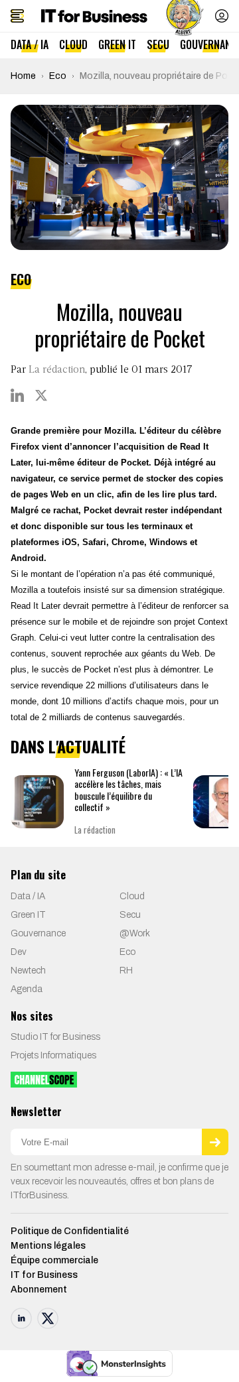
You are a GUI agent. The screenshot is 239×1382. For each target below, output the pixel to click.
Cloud (73, 44)
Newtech (28, 970)
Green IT (117, 44)
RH (126, 970)
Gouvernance (38, 933)
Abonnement (39, 1289)
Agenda (26, 989)
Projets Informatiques (53, 1055)
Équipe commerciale (54, 1260)
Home (23, 76)
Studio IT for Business (55, 1037)
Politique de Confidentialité (70, 1231)
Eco (57, 76)
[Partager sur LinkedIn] (17, 395)
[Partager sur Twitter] (41, 395)
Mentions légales (48, 1246)
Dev (19, 952)
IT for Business (44, 1275)
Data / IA (29, 44)
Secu (158, 44)
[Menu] (17, 16)
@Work (135, 933)
